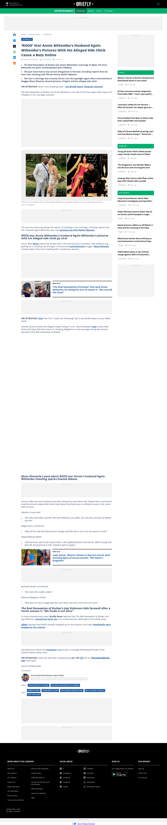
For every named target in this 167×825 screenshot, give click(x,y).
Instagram (51, 649)
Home (23, 34)
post (94, 326)
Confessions (122, 111)
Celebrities (80, 11)
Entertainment (64, 10)
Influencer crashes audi (72, 690)
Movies (91, 11)
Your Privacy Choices (86, 823)
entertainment (77, 246)
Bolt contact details (95, 690)
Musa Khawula (101, 246)
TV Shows (109, 11)
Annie (36, 243)
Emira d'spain (34, 690)
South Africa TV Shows (39, 685)
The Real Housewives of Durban (65, 685)
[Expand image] (109, 152)
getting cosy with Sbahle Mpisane (77, 230)
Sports (121, 218)
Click (40, 318)
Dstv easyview (34, 695)
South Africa (122, 205)
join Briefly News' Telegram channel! (84, 86)
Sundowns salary (50, 690)
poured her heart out (46, 619)
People (121, 85)
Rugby (121, 232)
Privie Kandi (47, 59)
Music (99, 11)
